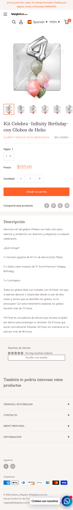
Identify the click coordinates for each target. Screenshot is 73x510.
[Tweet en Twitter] (60, 205)
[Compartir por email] (66, 205)
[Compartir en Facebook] (46, 205)
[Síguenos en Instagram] (12, 466)
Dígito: (8, 149)
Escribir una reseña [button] (36, 357)
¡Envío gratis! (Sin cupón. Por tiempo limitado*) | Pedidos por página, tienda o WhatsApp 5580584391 (36, 4)
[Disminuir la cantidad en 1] (21, 178)
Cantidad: (9, 178)
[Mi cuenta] (21, 22)
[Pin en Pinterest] (53, 205)
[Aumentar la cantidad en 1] (39, 178)
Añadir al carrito (36, 191)
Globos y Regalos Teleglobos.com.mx (26, 137)
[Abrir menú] (5, 14)
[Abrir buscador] (14, 22)
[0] (66, 22)
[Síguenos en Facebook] (6, 466)
